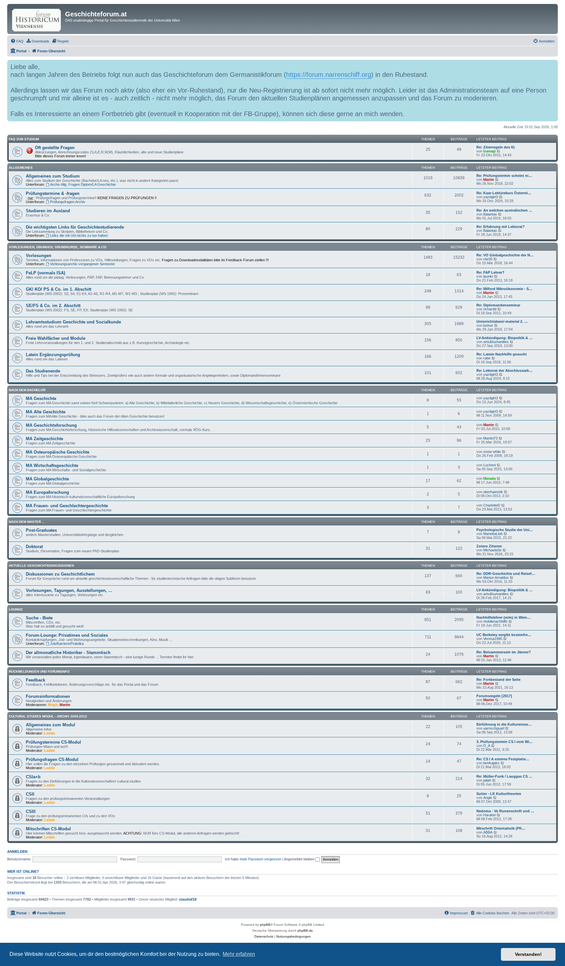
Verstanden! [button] (528, 954)
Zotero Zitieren (489, 546)
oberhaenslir (493, 492)
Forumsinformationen (48, 696)
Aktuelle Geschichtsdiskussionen (41, 565)
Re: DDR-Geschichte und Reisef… (505, 574)
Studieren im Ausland (48, 210)
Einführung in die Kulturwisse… (504, 724)
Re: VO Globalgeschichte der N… (505, 255)
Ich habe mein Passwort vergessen (253, 859)
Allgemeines (21, 167)
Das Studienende (43, 371)
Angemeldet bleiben (300, 859)
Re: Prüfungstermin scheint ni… (504, 176)
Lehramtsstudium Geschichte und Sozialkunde (73, 321)
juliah (487, 780)
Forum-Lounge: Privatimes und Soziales (67, 635)
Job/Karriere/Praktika (67, 644)
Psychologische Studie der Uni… (504, 530)
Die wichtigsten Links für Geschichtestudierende (75, 227)
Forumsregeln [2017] (494, 696)
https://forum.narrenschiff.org (328, 74)
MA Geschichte (41, 398)
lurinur (488, 325)
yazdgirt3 (490, 197)
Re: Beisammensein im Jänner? (503, 652)
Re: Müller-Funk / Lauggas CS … (504, 776)
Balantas (490, 214)
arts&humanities (496, 342)
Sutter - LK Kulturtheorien (498, 794)
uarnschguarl (493, 728)
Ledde (49, 733)
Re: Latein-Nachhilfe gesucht (501, 354)
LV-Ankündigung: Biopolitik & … (504, 338)
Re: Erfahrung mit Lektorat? (500, 227)
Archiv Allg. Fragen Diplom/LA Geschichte (83, 184)
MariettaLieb (493, 534)
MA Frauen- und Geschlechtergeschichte (67, 505)
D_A (486, 746)
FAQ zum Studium (24, 139)
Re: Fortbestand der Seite (498, 679)
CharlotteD (491, 505)
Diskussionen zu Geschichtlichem (60, 574)
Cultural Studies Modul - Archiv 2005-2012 (48, 716)
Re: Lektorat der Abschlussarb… (504, 370)
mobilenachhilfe (495, 621)
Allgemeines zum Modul (50, 724)
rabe (486, 358)
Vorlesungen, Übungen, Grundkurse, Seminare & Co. (58, 247)
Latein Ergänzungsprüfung (53, 354)
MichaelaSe (492, 550)
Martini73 (490, 438)
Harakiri (489, 815)
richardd (489, 309)
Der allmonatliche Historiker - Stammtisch (68, 652)
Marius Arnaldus (496, 577)
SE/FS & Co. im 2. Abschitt (53, 305)
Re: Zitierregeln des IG (495, 147)
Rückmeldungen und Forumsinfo (39, 671)
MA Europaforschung (47, 492)
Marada (489, 478)
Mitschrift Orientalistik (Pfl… (500, 828)
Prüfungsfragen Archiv (67, 202)
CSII (30, 794)
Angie (487, 798)
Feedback (35, 680)
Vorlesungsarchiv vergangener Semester (82, 264)
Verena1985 (492, 639)
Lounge (16, 609)
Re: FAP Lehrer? (490, 272)
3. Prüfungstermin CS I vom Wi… (504, 742)
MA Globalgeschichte (47, 478)
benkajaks (491, 763)
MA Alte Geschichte (45, 411)
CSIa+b (33, 776)
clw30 (487, 259)
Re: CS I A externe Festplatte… (502, 759)
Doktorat (34, 546)
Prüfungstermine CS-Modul (53, 742)
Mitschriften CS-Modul (48, 828)
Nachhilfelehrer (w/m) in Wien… (503, 617)
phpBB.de (305, 930)
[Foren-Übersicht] (37, 19)
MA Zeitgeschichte (44, 438)
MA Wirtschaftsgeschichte (52, 465)
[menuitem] (17, 41)
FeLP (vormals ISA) (45, 272)
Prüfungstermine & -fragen (52, 193)
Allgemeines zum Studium (53, 176)
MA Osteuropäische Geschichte (57, 452)
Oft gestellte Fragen (55, 147)
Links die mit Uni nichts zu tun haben (79, 235)
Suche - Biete (39, 617)
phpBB (265, 924)
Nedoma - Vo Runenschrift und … (505, 811)
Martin (488, 179)
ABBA (487, 832)
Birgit (53, 705)
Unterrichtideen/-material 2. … (502, 321)
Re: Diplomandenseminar (498, 305)
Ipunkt (488, 276)
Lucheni (489, 465)
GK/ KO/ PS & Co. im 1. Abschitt (58, 289)
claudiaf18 (188, 899)
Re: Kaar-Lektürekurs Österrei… (503, 193)
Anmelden (17, 852)
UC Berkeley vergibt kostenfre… (503, 635)
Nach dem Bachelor (27, 390)
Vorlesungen (38, 255)
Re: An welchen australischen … (504, 210)
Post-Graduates (41, 530)
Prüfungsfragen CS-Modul (52, 759)
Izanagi (489, 151)
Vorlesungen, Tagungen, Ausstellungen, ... (69, 590)
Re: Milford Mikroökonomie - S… (504, 289)
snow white (492, 452)
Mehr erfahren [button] (239, 954)
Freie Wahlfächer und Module (55, 338)
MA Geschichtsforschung (51, 425)
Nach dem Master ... (27, 522)
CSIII (31, 811)
